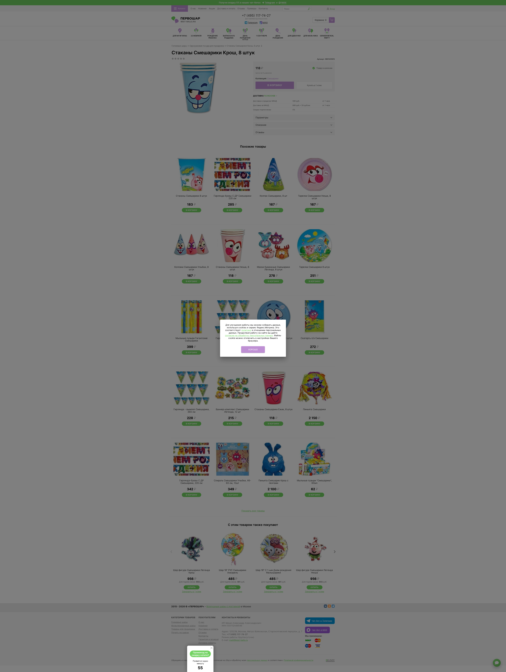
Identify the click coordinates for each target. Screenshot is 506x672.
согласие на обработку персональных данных (249, 335)
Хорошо (253, 349)
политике (246, 330)
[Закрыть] (211, 648)
